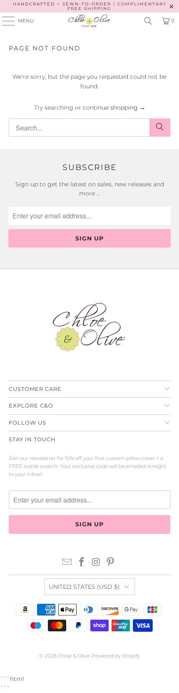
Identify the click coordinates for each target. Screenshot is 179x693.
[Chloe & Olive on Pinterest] (110, 562)
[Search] (148, 21)
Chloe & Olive (74, 656)
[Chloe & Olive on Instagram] (96, 562)
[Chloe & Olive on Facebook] (82, 562)
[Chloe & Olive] (89, 21)
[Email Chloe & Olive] (67, 562)
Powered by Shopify (116, 656)
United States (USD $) (84, 586)
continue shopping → (114, 107)
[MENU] (4, 21)
